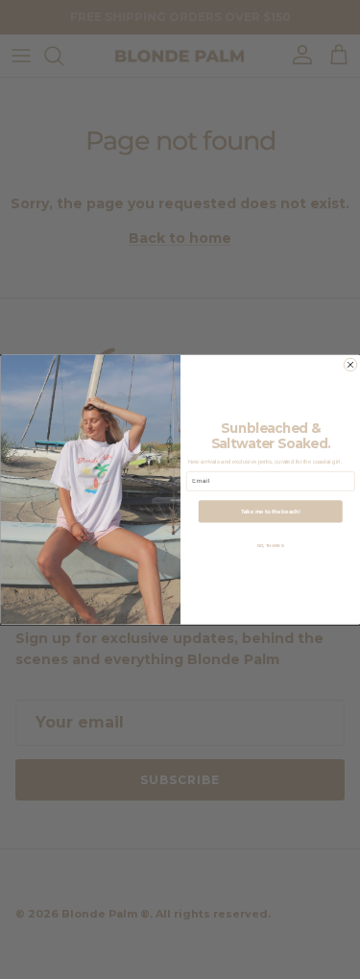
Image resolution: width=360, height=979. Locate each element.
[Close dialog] (350, 364)
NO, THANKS (269, 545)
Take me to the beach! (270, 511)
